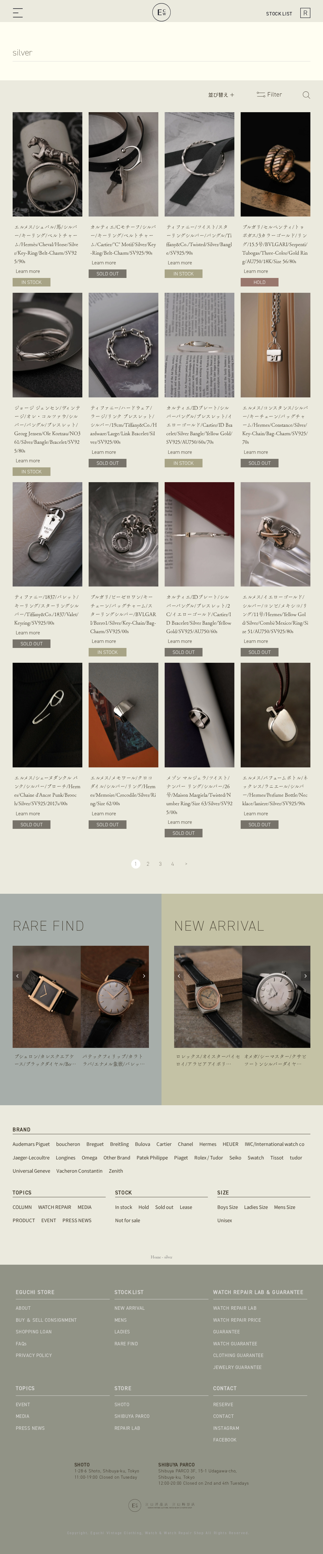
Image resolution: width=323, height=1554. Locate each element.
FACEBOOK (225, 1440)
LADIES (122, 1332)
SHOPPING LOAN (34, 1332)
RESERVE (223, 1404)
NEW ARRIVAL (130, 1308)
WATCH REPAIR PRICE (237, 1320)
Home (156, 1257)
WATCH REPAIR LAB (234, 1308)
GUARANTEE (226, 1332)
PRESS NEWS (30, 1428)
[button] (19, 14)
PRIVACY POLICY (34, 1355)
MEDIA (22, 1416)
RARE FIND (126, 1344)
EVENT (23, 1404)
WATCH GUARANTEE (235, 1344)
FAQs (21, 1344)
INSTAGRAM (226, 1428)
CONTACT (223, 1416)
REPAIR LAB (127, 1428)
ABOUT (23, 1308)
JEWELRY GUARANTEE (237, 1367)
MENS (121, 1320)
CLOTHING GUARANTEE (238, 1355)
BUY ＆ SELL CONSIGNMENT (46, 1320)
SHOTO (122, 1404)
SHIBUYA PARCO (132, 1416)
